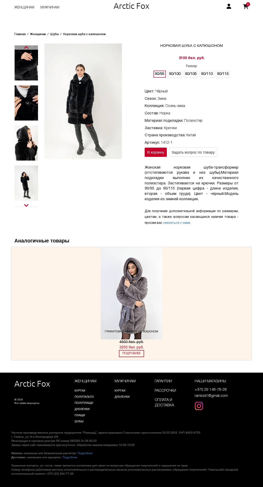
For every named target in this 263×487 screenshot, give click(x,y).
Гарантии (163, 381)
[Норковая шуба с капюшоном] (83, 101)
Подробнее (131, 353)
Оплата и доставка (164, 402)
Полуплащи (84, 403)
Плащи (80, 415)
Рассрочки (165, 390)
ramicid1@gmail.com (211, 395)
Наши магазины (210, 381)
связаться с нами (176, 223)
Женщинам (24, 7)
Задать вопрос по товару (193, 152)
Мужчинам (49, 7)
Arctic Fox (131, 6)
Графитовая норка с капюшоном (131, 331)
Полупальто (84, 396)
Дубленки (82, 409)
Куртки (80, 390)
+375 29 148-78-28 (211, 389)
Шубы (79, 421)
